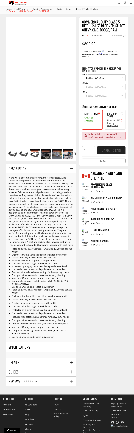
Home (9, 9)
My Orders (8, 414)
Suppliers (29, 419)
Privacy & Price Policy (61, 415)
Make (85, 83)
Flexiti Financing (90, 410)
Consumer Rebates (91, 420)
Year (85, 74)
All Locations (31, 404)
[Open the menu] (3, 3)
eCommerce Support (117, 416)
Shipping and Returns (88, 426)
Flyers (85, 415)
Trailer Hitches (64, 9)
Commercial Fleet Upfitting (91, 405)
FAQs (56, 404)
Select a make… (96, 86)
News (27, 409)
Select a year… (95, 77)
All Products (22, 9)
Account (7, 404)
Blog (27, 414)
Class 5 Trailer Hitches (87, 9)
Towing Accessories (42, 9)
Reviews (29, 424)
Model (86, 92)
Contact (57, 409)
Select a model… (96, 95)
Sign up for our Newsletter (118, 405)
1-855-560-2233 (118, 410)
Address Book (9, 409)
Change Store (112, 126)
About (28, 429)
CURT (87, 35)
